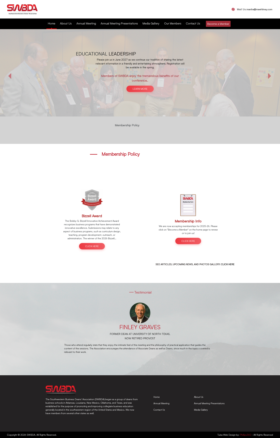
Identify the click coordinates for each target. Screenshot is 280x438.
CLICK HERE (140, 67)
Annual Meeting (86, 23)
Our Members (172, 23)
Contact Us (193, 23)
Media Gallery (150, 23)
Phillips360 (245, 434)
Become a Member (218, 23)
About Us (66, 23)
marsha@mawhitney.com (254, 9)
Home (51, 23)
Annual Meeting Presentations (119, 23)
